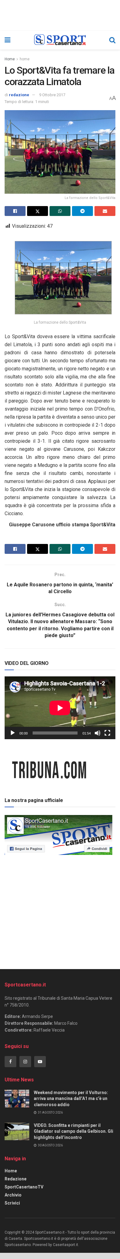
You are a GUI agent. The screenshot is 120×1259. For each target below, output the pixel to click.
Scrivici (12, 1203)
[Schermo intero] (107, 733)
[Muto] (97, 733)
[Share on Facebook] (15, 211)
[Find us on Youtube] (40, 1061)
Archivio (13, 1194)
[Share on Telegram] (82, 211)
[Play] (13, 733)
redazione (19, 95)
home (25, 59)
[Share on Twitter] (37, 211)
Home (10, 59)
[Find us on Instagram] (25, 1061)
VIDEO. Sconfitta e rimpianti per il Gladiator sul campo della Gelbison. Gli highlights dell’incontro (73, 1131)
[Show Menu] (7, 40)
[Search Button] (112, 40)
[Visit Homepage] (60, 40)
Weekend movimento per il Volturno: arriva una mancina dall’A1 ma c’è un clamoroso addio (71, 1098)
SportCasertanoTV (24, 1186)
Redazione (15, 1178)
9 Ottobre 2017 (52, 95)
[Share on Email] (104, 211)
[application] (60, 707)
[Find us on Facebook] (10, 1061)
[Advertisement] (60, 910)
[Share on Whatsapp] (60, 211)
